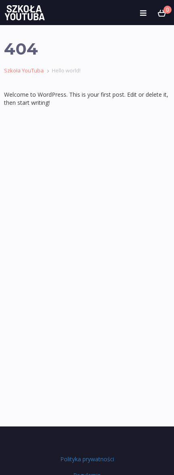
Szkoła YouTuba (24, 70)
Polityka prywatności (87, 459)
